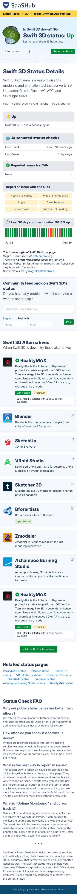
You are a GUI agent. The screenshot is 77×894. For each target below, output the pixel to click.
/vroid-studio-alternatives (19, 456)
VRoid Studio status (28, 675)
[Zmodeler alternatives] (7, 537)
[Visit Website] (72, 415)
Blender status (40, 671)
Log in (7, 318)
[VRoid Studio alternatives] (7, 462)
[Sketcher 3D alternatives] (7, 486)
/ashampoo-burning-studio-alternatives (28, 556)
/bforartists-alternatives (18, 505)
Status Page (19, 889)
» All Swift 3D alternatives (38, 649)
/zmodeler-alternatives (17, 532)
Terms (61, 889)
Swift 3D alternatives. (41, 271)
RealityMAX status (14, 671)
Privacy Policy (48, 889)
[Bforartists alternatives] (7, 510)
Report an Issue (63, 51)
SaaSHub (34, 889)
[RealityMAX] (7, 362)
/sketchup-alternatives (17, 436)
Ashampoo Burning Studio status (24, 683)
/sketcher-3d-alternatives (19, 481)
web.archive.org (43, 256)
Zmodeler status (45, 679)
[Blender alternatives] (7, 417)
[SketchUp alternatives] (7, 442)
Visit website (23, 392)
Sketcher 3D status (59, 675)
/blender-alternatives (16, 412)
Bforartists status (18, 679)
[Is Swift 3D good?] (29, 51)
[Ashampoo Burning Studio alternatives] (7, 561)
